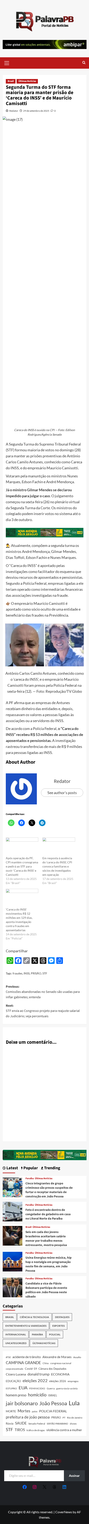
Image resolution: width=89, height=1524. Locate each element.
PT (64, 1417)
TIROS (20, 1430)
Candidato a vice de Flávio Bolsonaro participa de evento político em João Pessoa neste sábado (46, 1290)
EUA (23, 1387)
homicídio (37, 1394)
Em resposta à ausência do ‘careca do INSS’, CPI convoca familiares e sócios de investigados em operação (57, 866)
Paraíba (29, 1178)
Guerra (51, 1388)
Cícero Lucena (16, 1374)
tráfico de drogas (35, 1430)
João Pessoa (53, 1403)
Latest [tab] (12, 1168)
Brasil (11, 81)
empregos (73, 1381)
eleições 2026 (57, 1381)
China (46, 1363)
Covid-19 (31, 1368)
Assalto (77, 1357)
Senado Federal (36, 1423)
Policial (54, 1334)
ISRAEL (52, 1395)
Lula (74, 1403)
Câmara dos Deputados (52, 1368)
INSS (27, 973)
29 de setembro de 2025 (36, 110)
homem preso (16, 1395)
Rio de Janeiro (74, 1417)
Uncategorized (15, 1343)
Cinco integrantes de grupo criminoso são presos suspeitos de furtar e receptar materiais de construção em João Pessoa (49, 1190)
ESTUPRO (11, 1388)
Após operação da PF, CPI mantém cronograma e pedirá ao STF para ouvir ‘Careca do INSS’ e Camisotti (22, 866)
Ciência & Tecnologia (34, 1317)
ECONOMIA (60, 1374)
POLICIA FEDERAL (53, 1411)
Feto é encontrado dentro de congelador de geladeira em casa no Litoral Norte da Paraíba (48, 1214)
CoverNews (63, 1512)
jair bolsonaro (22, 1403)
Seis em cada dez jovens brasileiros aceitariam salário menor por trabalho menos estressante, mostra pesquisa (46, 1238)
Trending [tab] (51, 1168)
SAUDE (21, 1423)
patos (34, 1411)
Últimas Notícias (27, 81)
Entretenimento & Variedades (25, 1325)
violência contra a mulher (64, 1430)
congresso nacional (60, 1363)
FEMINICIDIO (37, 1388)
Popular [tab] (30, 1168)
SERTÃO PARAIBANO (57, 1423)
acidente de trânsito (26, 1357)
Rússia (9, 1423)
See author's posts (62, 792)
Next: (43, 1010)
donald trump (38, 1374)
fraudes (17, 973)
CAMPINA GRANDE (23, 1362)
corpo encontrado (14, 1368)
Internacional (15, 1334)
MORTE (11, 1411)
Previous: (43, 991)
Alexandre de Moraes (57, 1357)
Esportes (58, 1325)
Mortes (24, 1410)
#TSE (8, 1357)
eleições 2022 (35, 1380)
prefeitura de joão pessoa (28, 1417)
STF (44, 973)
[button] (7, 62)
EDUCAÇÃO (13, 1381)
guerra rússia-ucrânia (67, 1388)
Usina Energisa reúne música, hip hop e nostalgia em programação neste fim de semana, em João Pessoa (48, 1264)
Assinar (74, 1475)
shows (73, 1423)
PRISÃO (36, 973)
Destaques (62, 1317)
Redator (13, 110)
